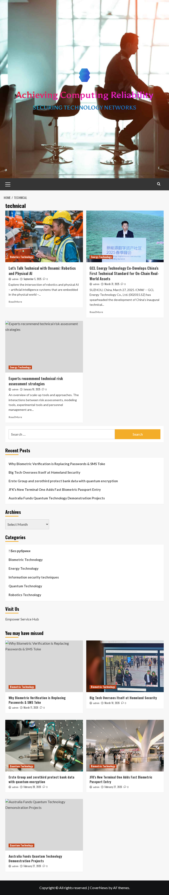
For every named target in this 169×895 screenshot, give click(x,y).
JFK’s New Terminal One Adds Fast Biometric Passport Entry (55, 489)
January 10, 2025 (32, 389)
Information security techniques (34, 577)
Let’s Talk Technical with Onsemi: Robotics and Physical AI (42, 270)
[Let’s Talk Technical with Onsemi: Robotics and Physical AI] (44, 236)
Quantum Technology (25, 586)
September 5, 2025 (32, 279)
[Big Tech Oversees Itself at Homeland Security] (125, 666)
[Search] (159, 184)
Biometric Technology (26, 560)
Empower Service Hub (22, 619)
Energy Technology (101, 257)
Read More (15, 301)
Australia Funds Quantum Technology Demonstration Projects (57, 498)
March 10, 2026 (112, 703)
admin (15, 279)
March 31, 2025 (112, 284)
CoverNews (99, 888)
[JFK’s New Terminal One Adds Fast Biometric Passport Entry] (125, 745)
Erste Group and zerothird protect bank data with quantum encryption (63, 481)
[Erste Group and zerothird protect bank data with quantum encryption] (44, 745)
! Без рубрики (19, 551)
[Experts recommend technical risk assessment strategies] (44, 347)
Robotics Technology (21, 257)
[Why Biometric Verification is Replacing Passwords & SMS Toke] (44, 666)
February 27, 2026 (113, 787)
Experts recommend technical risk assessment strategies (36, 381)
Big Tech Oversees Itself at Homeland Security (44, 472)
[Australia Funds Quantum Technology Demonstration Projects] (44, 825)
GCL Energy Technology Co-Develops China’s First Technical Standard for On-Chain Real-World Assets (124, 273)
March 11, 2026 (31, 707)
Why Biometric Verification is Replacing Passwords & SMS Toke (57, 464)
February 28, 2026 (32, 787)
